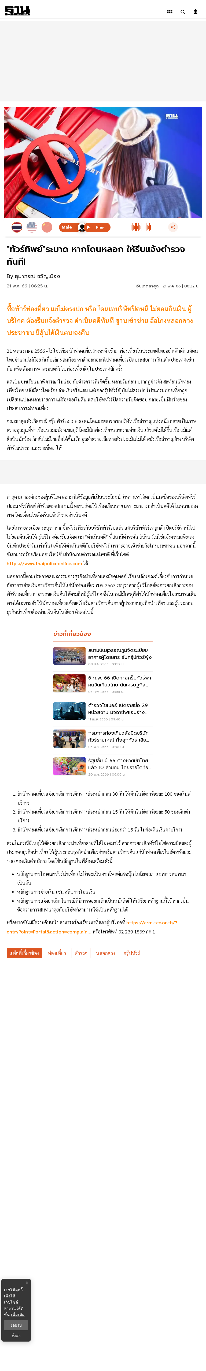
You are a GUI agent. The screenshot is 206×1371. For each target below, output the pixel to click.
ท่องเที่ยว (57, 953)
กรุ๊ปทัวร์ (132, 953)
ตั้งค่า (16, 1336)
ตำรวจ (81, 953)
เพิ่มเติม (18, 1314)
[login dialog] (195, 11)
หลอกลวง (105, 953)
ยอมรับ (16, 1325)
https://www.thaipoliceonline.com (44, 563)
